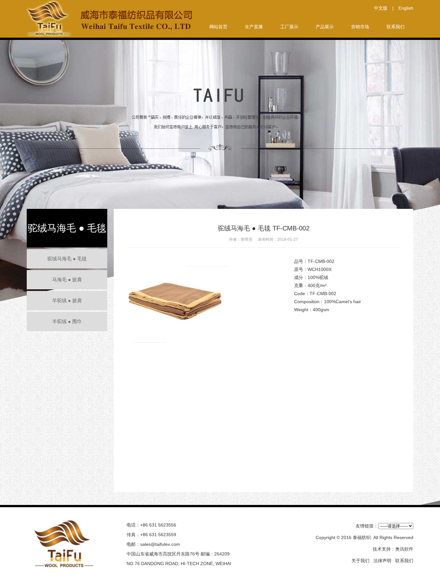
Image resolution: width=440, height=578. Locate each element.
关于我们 (360, 560)
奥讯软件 (404, 549)
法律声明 (382, 560)
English (405, 8)
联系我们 (404, 560)
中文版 (380, 8)
